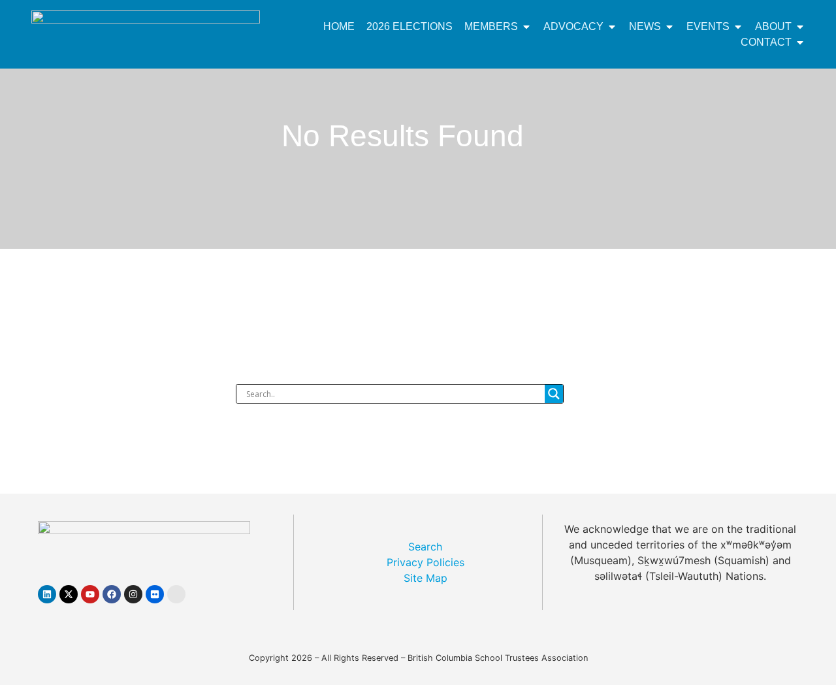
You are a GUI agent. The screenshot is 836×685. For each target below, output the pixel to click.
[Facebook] (112, 594)
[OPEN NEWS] (669, 27)
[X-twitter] (68, 594)
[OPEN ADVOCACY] (612, 27)
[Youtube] (90, 594)
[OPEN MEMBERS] (526, 27)
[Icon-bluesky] (176, 594)
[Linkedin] (47, 594)
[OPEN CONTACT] (800, 42)
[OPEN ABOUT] (800, 27)
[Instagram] (133, 594)
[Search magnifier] (554, 394)
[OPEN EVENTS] (738, 27)
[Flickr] (155, 594)
